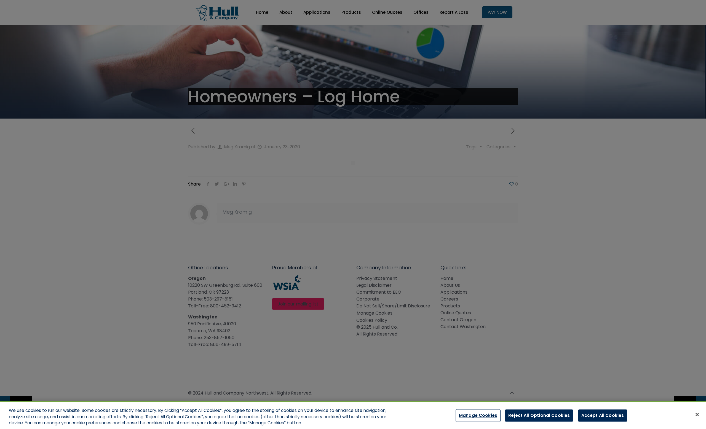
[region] (353, 415)
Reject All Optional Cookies (539, 415)
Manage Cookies (478, 415)
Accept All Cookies (602, 415)
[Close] (697, 414)
